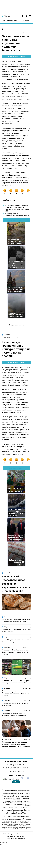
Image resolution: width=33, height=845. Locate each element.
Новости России (8, 28)
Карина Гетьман (17, 338)
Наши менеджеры (15, 771)
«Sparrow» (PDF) (24, 828)
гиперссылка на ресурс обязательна (20, 790)
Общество (7, 334)
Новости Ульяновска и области (13, 572)
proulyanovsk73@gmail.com (21, 812)
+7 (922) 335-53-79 (21, 813)
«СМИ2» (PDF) (16, 828)
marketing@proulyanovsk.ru (15, 768)
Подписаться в (16, 56)
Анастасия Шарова (20, 32)
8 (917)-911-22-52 (15, 765)
